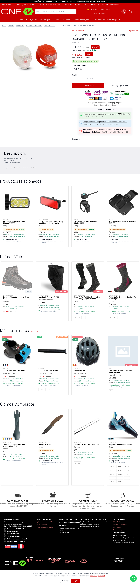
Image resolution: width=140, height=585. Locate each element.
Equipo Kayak (97, 20)
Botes (22, 20)
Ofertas (101, 9)
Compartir (134, 31)
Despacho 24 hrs (99, 13)
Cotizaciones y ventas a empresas (123, 530)
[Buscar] (79, 11)
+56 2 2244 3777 (99, 4)
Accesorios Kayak (81, 20)
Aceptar (75, 581)
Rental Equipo (112, 20)
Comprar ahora (88, 85)
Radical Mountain (78, 30)
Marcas (108, 9)
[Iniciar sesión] (124, 11)
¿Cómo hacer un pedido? (44, 522)
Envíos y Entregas (42, 525)
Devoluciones (117, 527)
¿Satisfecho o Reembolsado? (45, 527)
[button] (35, 55)
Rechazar (65, 581)
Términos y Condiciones (120, 525)
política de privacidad (97, 576)
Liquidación (93, 9)
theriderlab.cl (6, 4)
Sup (56, 20)
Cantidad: (75, 75)
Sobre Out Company (119, 522)
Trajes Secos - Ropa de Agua (39, 20)
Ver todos (34, 331)
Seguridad (66, 20)
